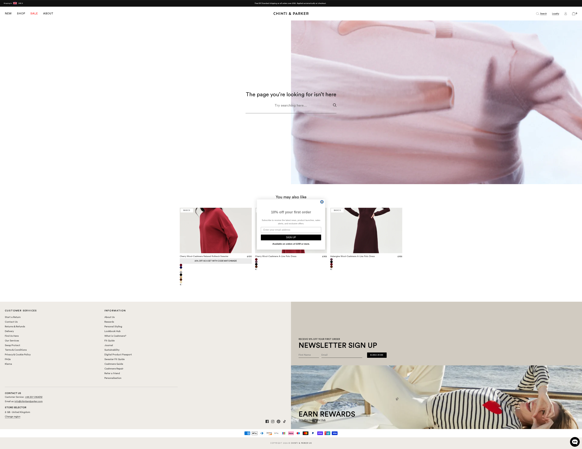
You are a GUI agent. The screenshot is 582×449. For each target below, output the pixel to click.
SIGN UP (291, 237)
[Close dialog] (322, 202)
